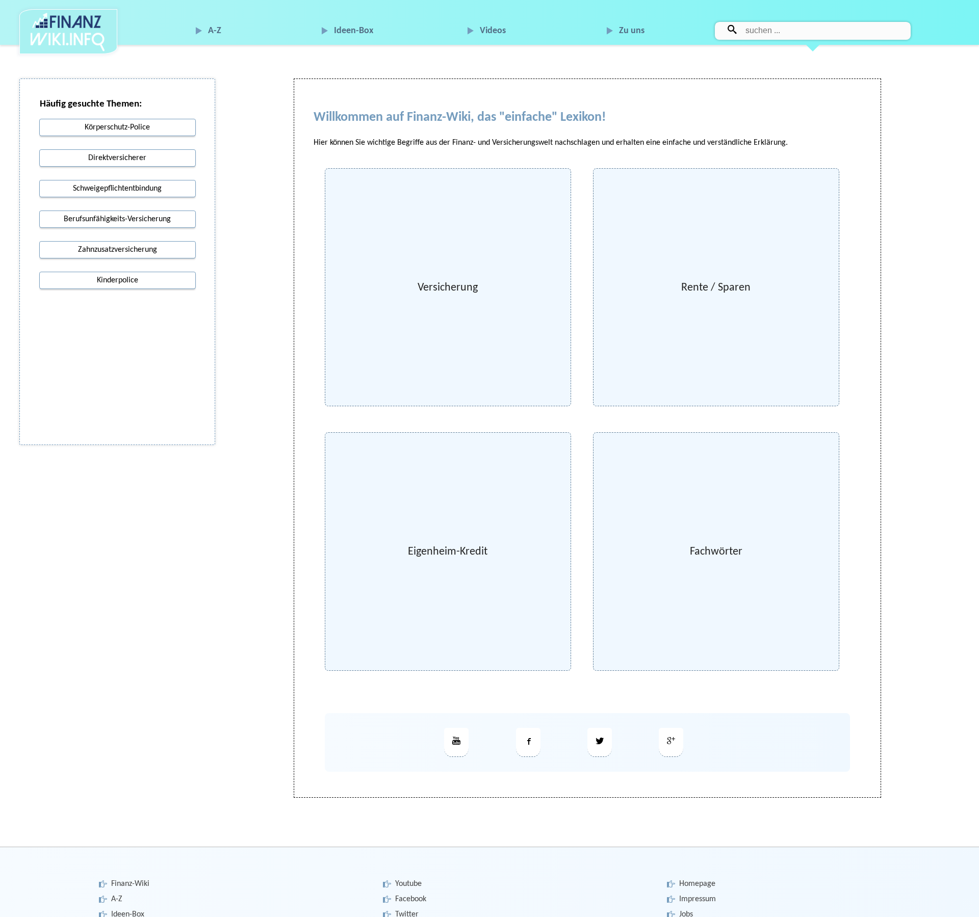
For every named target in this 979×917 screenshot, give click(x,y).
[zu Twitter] (599, 742)
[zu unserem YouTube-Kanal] (456, 742)
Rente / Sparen (716, 288)
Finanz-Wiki (130, 884)
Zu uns (632, 31)
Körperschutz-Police (117, 127)
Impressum (697, 899)
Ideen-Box (353, 31)
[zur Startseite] (68, 32)
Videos (493, 31)
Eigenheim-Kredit (447, 552)
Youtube (408, 884)
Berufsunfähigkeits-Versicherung (117, 219)
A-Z (214, 31)
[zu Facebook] (528, 742)
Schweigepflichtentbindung (117, 189)
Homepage (697, 884)
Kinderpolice (117, 280)
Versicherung (448, 288)
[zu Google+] (671, 742)
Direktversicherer (117, 158)
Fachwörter (716, 552)
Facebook (410, 899)
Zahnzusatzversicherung (117, 250)
